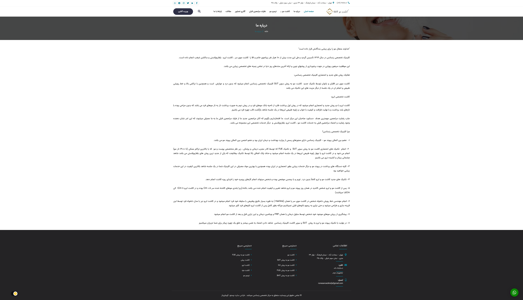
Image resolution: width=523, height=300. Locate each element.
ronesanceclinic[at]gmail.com (330, 283)
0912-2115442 (337, 273)
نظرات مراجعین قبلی (257, 11)
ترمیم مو (273, 11)
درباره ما (297, 11)
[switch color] (14, 293)
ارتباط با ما (218, 11)
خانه (266, 31)
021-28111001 (338, 268)
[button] (514, 292)
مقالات (228, 11)
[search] (199, 11)
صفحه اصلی (309, 11)
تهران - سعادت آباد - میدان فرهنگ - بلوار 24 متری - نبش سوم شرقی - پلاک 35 (301, 2)
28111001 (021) (342, 2)
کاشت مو (286, 11)
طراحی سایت (240, 295)
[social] (196, 3)
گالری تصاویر (240, 11)
